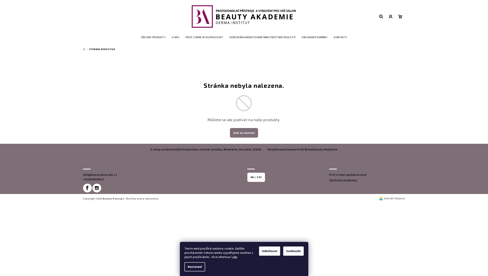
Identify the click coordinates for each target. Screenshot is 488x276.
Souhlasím (293, 251)
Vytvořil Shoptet (394, 198)
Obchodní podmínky (343, 180)
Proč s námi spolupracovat (348, 175)
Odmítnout (269, 251)
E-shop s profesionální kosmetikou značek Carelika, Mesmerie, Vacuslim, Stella (206, 149)
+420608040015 (93, 179)
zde (234, 257)
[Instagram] (96, 188)
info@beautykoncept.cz (100, 175)
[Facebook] (87, 188)
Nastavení (195, 267)
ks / (256, 177)
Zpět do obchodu (244, 132)
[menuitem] (153, 37)
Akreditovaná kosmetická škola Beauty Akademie (302, 149)
